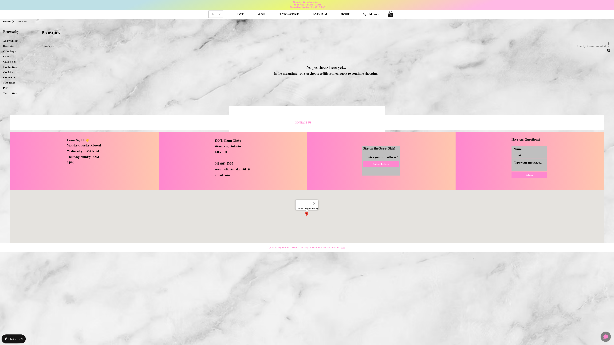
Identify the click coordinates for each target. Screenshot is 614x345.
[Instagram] (609, 50)
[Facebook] (609, 43)
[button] (390, 14)
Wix (343, 247)
